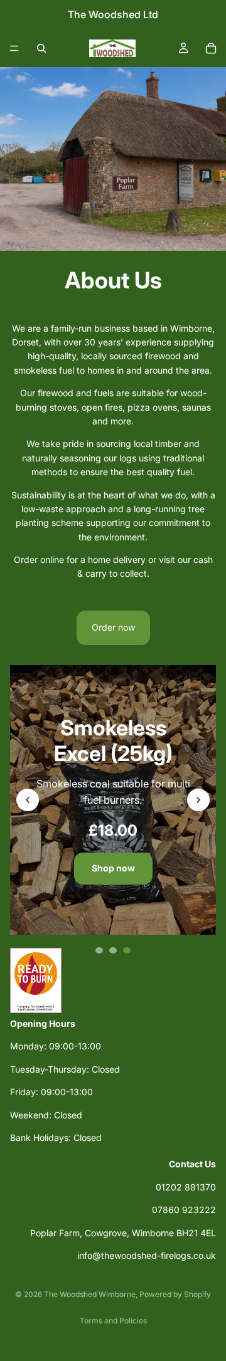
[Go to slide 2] (113, 950)
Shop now (113, 868)
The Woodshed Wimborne (90, 1294)
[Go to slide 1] (99, 950)
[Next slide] (198, 800)
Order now (113, 627)
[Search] (41, 48)
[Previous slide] (27, 800)
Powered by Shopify (175, 1294)
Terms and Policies (113, 1320)
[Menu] (14, 48)
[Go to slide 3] (127, 950)
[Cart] (211, 48)
